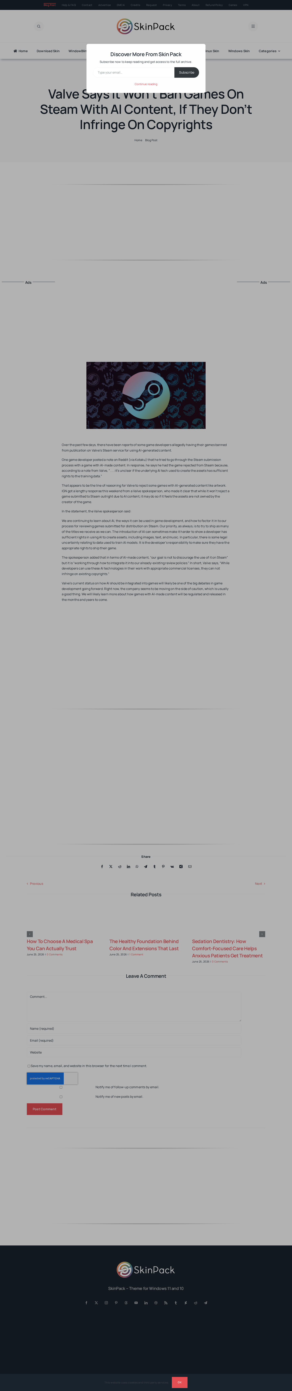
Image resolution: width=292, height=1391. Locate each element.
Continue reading (146, 84)
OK (179, 1382)
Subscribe (186, 72)
